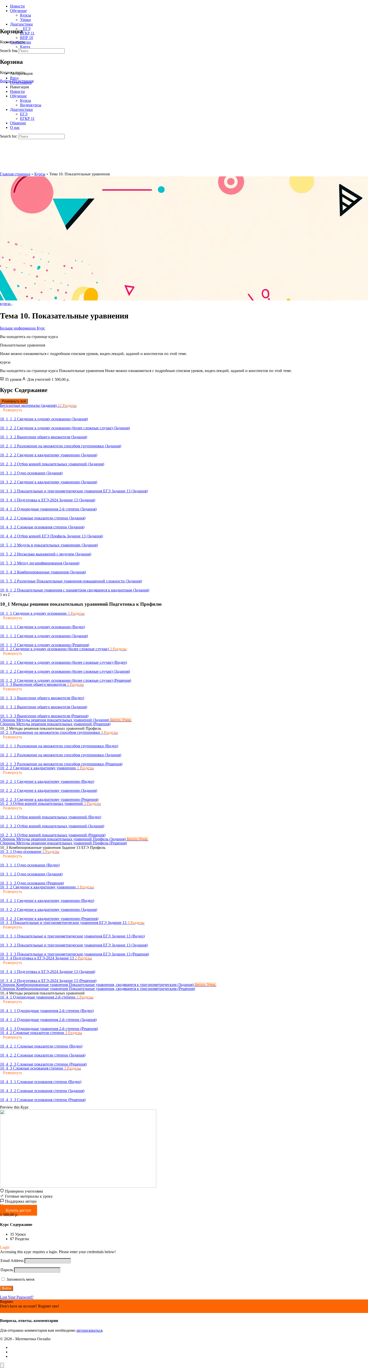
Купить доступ (18, 1210)
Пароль (7, 1270)
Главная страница (15, 174)
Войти (5, 81)
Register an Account (16, 1310)
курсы (6, 303)
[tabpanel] (184, 345)
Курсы (39, 174)
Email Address (12, 1260)
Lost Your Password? (17, 1297)
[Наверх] (2, 1365)
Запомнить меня (20, 1279)
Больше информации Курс (22, 328)
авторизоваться (89, 1330)
